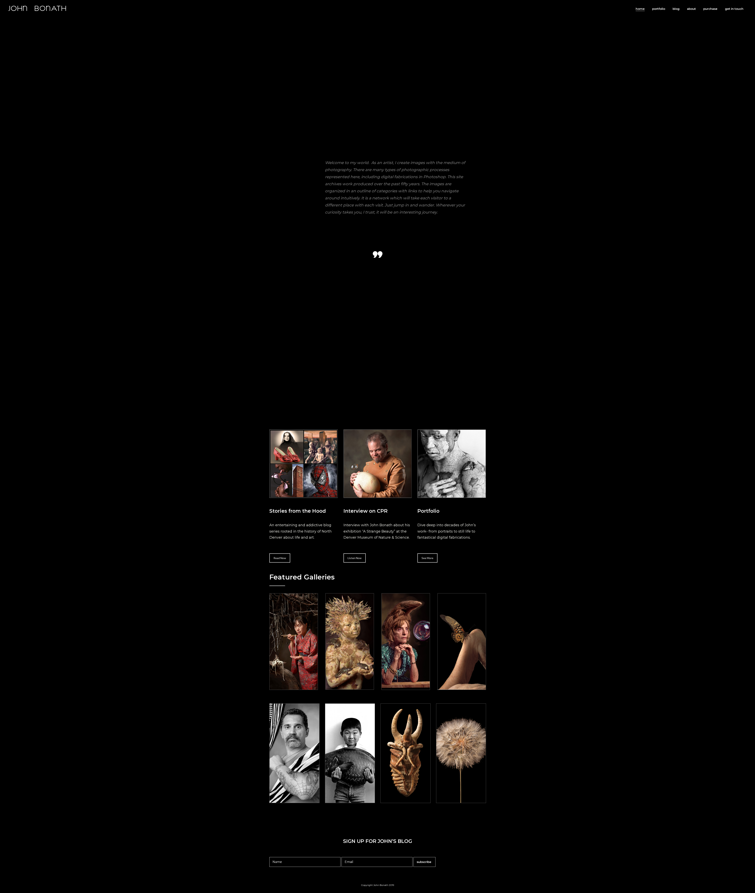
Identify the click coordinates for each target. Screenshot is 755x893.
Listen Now (355, 558)
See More (427, 558)
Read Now (279, 558)
